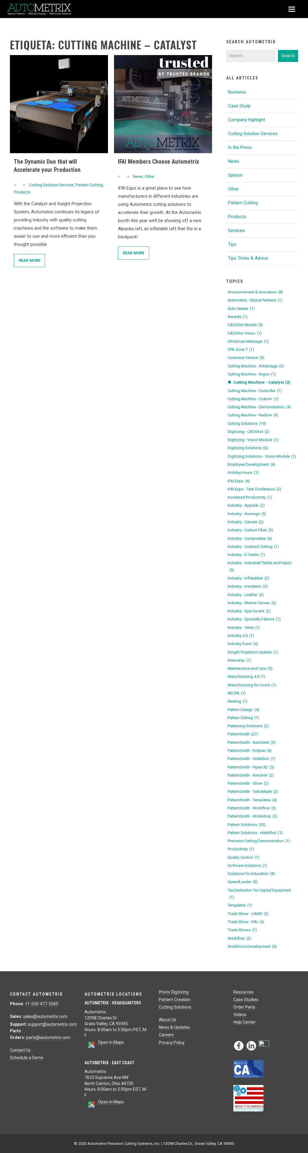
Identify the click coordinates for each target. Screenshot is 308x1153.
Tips (232, 244)
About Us (167, 1019)
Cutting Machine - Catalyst (261, 382)
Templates (240, 905)
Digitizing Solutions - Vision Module (262, 456)
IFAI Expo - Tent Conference (254, 489)
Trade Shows (242, 930)
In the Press (240, 147)
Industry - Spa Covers (249, 611)
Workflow (239, 938)
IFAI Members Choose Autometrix (158, 161)
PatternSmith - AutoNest (252, 742)
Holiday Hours (243, 472)
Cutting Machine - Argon (252, 374)
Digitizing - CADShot (249, 431)
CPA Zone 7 (241, 349)
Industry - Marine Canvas (252, 603)
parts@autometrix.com (48, 1037)
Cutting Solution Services (51, 184)
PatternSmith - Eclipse (250, 750)
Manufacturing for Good (252, 685)
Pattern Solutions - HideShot (255, 832)
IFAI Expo (239, 481)
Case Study (239, 106)
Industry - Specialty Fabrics (254, 619)
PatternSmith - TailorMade (253, 791)
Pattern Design (243, 709)
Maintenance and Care (250, 668)
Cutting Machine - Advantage (256, 366)
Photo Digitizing (174, 992)
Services (236, 230)
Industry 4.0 (241, 635)
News (138, 176)
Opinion (235, 175)
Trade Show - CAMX (248, 913)
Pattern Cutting (89, 184)
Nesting (238, 701)
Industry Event (243, 643)
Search (288, 55)
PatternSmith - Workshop (252, 816)
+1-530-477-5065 (41, 1003)
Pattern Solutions (247, 824)
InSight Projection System (253, 652)
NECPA (237, 693)
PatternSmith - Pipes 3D (251, 767)
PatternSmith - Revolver (251, 775)
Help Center (244, 1022)
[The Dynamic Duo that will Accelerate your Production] (59, 104)
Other (149, 176)
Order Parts (244, 1007)
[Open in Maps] (91, 1047)
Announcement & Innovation (255, 292)
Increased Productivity (250, 497)
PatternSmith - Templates (252, 800)
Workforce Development (252, 946)
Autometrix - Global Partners (255, 300)
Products (22, 192)
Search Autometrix (251, 41)
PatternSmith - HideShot (251, 758)
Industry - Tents (244, 627)
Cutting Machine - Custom (253, 399)
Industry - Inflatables (248, 578)
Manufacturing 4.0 (246, 676)
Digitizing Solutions (248, 448)
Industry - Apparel (246, 505)
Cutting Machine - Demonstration (259, 407)
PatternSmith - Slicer (248, 783)
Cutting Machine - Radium (253, 415)
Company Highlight (246, 119)
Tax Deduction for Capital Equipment (259, 893)
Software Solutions (247, 865)
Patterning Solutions (248, 726)
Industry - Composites (250, 538)
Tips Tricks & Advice (248, 258)
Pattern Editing (243, 718)
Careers (166, 1034)
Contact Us (20, 1050)
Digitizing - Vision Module (253, 439)
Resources (243, 992)
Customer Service (246, 357)
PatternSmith (243, 734)
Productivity (241, 849)
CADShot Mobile (245, 325)
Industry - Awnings (247, 514)
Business (237, 92)
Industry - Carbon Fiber (250, 530)
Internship (239, 660)
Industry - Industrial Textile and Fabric (259, 566)
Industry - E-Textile (246, 554)
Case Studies (245, 999)
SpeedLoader (243, 881)
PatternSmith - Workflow (252, 808)
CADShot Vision (245, 333)
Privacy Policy (172, 1042)
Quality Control (243, 857)
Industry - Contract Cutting (253, 546)
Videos (239, 1014)
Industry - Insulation (248, 586)
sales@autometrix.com (45, 1016)
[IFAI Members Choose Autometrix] (163, 104)
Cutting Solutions (247, 423)
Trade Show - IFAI (246, 922)
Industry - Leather (246, 594)
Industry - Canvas (245, 522)
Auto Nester (241, 308)
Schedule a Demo (26, 1057)
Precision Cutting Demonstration (259, 841)
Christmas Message (248, 341)
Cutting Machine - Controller (255, 390)
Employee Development (251, 464)
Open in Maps (111, 1042)
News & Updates (174, 1027)
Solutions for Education (251, 873)
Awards (238, 316)
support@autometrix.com (52, 1024)
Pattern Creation (174, 999)
